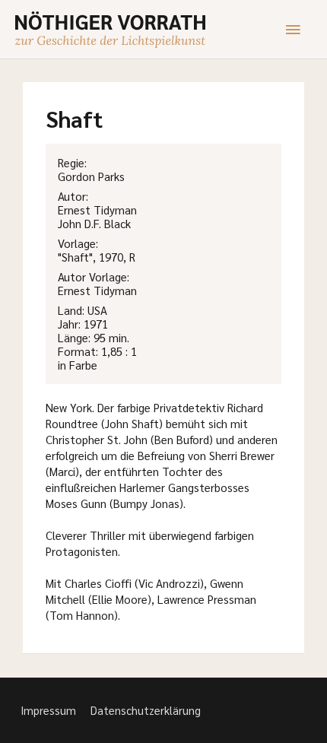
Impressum (48, 710)
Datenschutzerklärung (145, 710)
